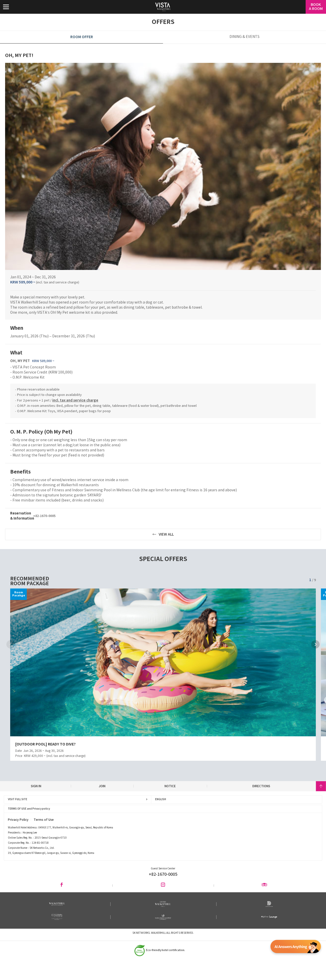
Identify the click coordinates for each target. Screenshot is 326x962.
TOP (321, 786)
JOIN (102, 786)
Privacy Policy (18, 820)
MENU (6, 7)
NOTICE (170, 786)
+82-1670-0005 (163, 874)
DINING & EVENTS (244, 37)
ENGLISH (160, 799)
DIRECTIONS (261, 786)
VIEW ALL (166, 534)
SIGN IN (36, 786)
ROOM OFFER (81, 37)
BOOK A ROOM (316, 7)
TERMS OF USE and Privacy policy (29, 808)
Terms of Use (44, 820)
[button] (315, 644)
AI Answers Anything (295, 947)
